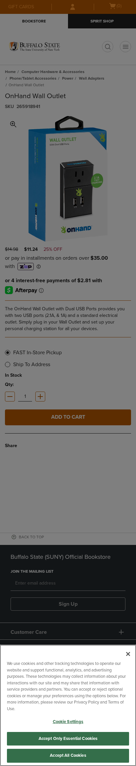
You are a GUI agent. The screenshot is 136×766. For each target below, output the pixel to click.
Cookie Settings (68, 721)
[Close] (128, 654)
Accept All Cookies (68, 755)
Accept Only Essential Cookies (68, 738)
